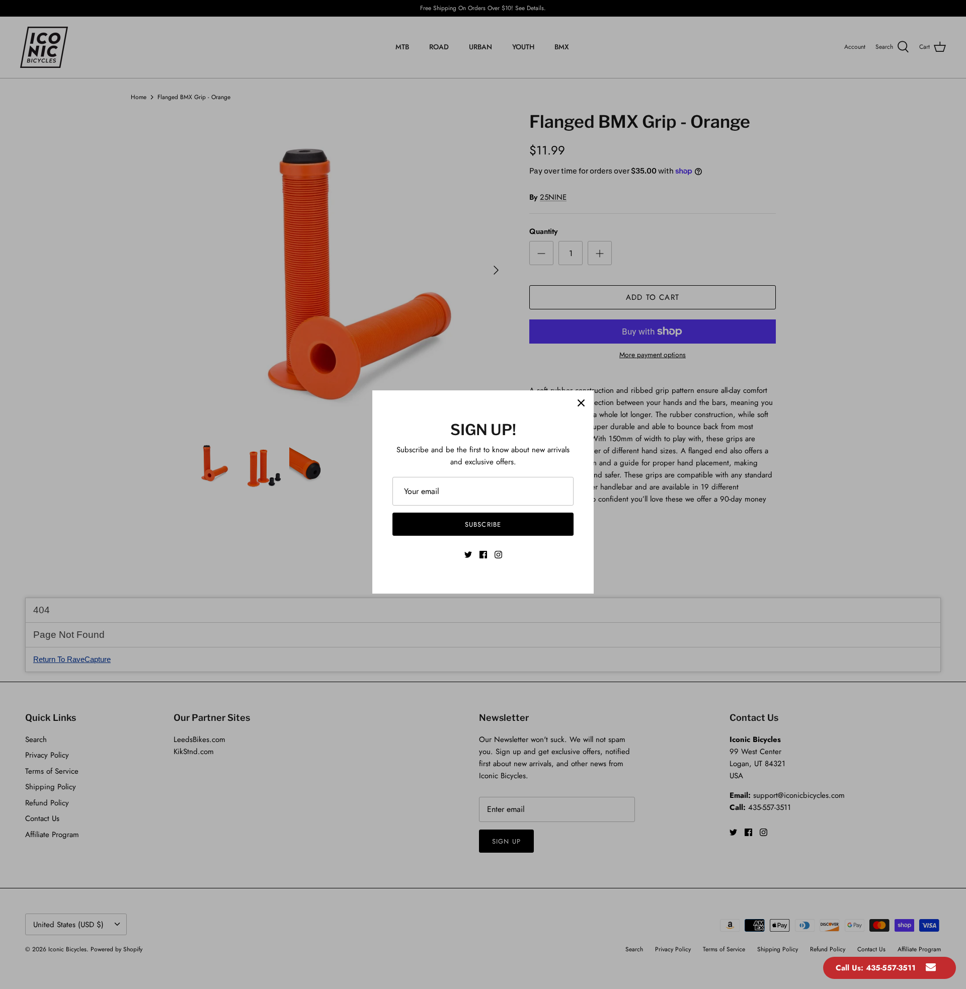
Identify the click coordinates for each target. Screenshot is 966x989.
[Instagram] (498, 554)
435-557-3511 (891, 967)
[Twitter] (468, 554)
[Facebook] (483, 554)
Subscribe (483, 524)
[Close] (581, 403)
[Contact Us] (931, 967)
